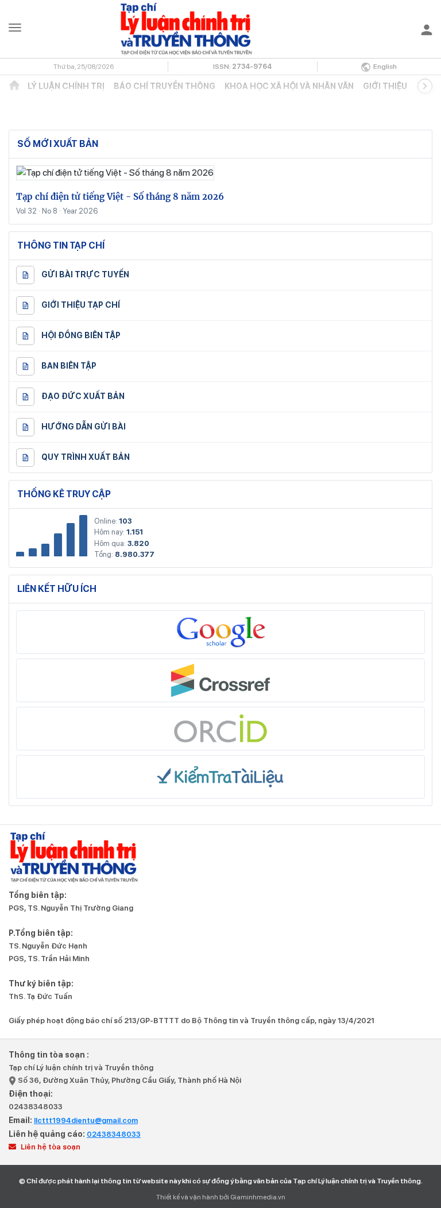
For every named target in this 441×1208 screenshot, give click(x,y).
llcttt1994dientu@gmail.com (86, 1120)
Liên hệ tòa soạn (49, 1147)
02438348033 (36, 1106)
